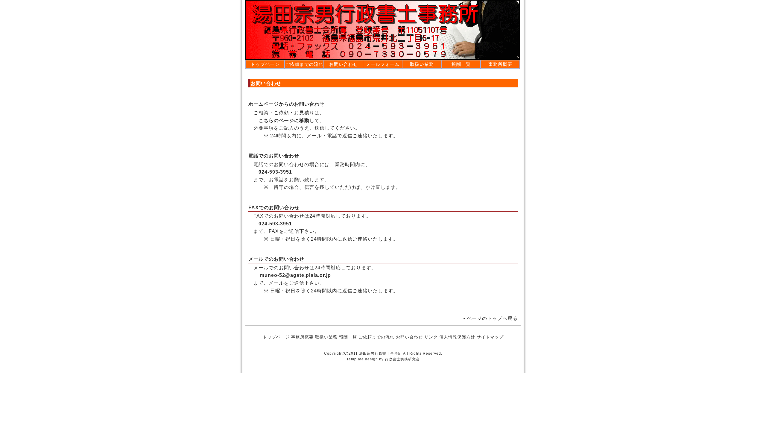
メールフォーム (382, 64)
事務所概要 (500, 64)
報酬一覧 (461, 64)
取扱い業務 (422, 64)
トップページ (265, 64)
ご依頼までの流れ (304, 64)
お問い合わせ (343, 64)
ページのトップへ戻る (492, 318)
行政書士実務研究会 (402, 359)
